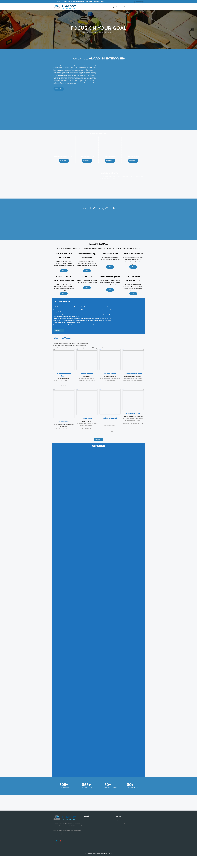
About (103, 7)
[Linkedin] (143, 2)
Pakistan (94, 7)
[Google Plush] (141, 2)
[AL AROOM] (65, 6)
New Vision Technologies (98, 853)
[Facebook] (137, 2)
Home (86, 7)
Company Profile (113, 7)
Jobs (131, 7)
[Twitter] (139, 2)
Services (124, 7)
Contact (139, 7)
